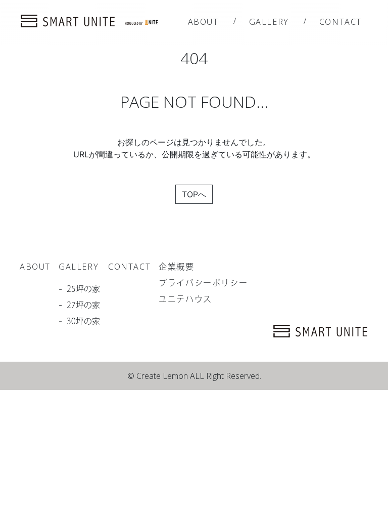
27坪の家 (83, 305)
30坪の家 (83, 321)
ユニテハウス (185, 299)
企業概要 (176, 267)
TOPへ (194, 194)
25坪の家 (83, 289)
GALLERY (269, 21)
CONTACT (340, 21)
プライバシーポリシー (203, 283)
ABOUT (203, 21)
